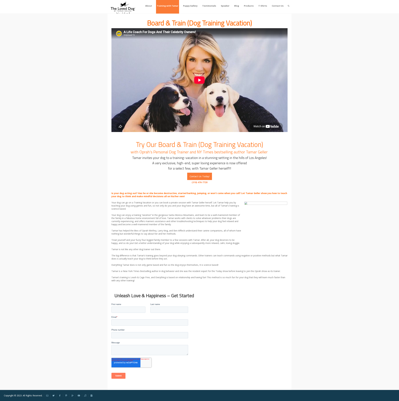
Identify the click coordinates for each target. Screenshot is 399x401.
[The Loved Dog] (124, 8)
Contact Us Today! (199, 176)
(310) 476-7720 (199, 182)
